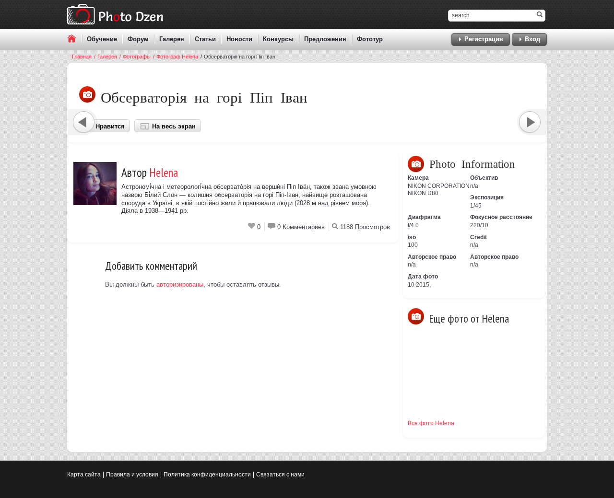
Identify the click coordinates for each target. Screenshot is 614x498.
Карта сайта (84, 474)
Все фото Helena (431, 423)
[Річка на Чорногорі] (515, 349)
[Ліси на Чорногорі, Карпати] (429, 393)
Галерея (171, 39)
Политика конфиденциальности (207, 474)
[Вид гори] (472, 349)
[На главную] (74, 39)
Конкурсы (278, 39)
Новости (239, 39)
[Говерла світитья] (429, 349)
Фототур (370, 39)
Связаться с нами (280, 474)
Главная (82, 56)
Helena (163, 172)
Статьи (205, 39)
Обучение (102, 39)
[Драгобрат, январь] (472, 393)
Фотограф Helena (175, 56)
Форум (138, 39)
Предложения (325, 39)
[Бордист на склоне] (515, 393)
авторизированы (179, 284)
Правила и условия (132, 474)
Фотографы (135, 56)
